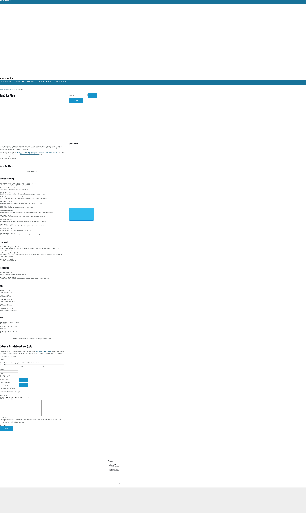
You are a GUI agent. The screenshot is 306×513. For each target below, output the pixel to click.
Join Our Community (114, 469)
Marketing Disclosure (114, 466)
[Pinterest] (8, 78)
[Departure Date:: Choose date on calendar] (23, 385)
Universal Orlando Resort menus (29, 154)
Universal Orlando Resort (9, 89)
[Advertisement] (32, 443)
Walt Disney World (6, 81)
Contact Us (111, 461)
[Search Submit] (92, 95)
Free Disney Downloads (114, 470)
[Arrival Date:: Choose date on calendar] (23, 380)
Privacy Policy (112, 464)
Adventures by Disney (44, 81)
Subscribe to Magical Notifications (13, 422)
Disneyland (30, 81)
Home (1, 89)
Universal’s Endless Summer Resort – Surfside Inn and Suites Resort (36, 152)
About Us (111, 463)
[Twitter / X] (5, 78)
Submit (6, 428)
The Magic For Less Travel (43, 351)
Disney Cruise (19, 81)
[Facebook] (0, 78)
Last (43, 367)
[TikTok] (10, 78)
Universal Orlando (60, 81)
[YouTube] (12, 78)
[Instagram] (3, 78)
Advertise (111, 468)
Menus (16, 89)
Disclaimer (111, 465)
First (21, 367)
